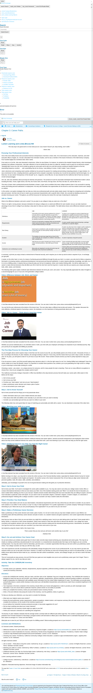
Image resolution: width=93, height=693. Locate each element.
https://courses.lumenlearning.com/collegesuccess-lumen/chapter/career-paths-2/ (59, 659)
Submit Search (5, 32)
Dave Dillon (9, 138)
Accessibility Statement (59, 689)
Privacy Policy (38, 689)
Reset (2, 42)
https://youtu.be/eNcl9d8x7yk (62, 629)
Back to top (4, 674)
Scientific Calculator (8, 84)
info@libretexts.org (7, 690)
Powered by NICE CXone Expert (24, 685)
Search (4, 122)
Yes (19, 679)
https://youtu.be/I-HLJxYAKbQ (55, 647)
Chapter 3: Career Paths (14, 668)
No (25, 679)
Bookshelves (19, 126)
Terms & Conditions (47, 689)
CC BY (58, 668)
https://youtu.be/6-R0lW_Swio (66, 651)
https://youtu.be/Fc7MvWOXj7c (59, 644)
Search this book (4, 27)
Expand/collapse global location (90, 126)
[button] (5, 96)
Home (9, 126)
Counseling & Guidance (34, 126)
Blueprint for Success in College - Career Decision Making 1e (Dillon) (64, 126)
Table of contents (84, 143)
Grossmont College (11, 140)
